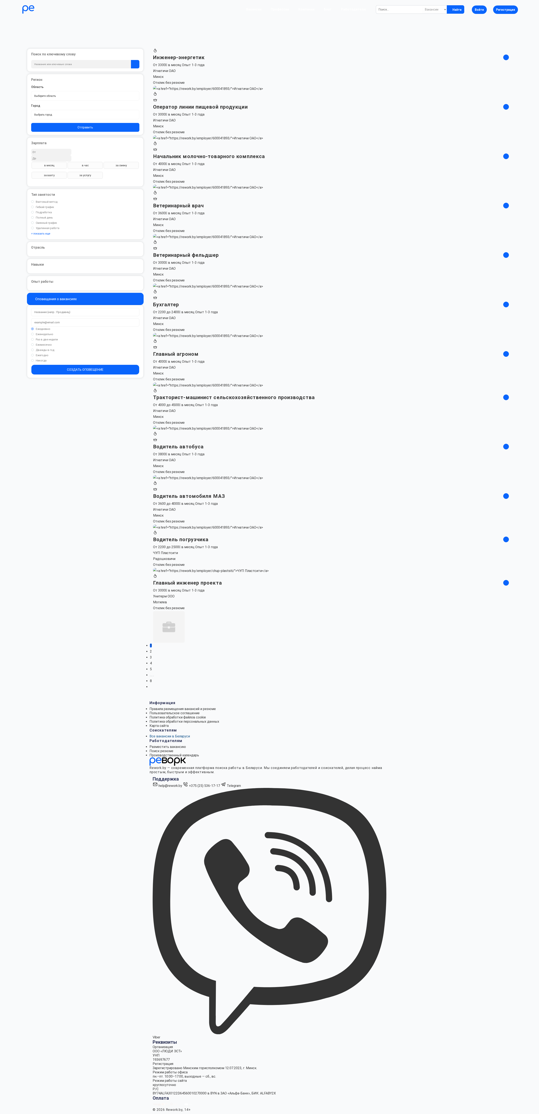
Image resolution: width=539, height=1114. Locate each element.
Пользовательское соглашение (174, 713)
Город (35, 105)
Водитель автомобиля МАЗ (189, 496)
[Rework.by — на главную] (167, 761)
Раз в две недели (47, 339)
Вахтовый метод (46, 201)
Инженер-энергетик (179, 57)
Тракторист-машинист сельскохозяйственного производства (234, 397)
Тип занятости (43, 195)
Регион (36, 80)
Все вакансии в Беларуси (169, 736)
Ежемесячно (44, 344)
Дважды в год (45, 350)
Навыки (37, 265)
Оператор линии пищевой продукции (200, 107)
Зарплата (39, 143)
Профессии (280, 9)
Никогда (41, 360)
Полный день (44, 217)
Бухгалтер (166, 305)
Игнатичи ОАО (164, 71)
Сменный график (46, 222)
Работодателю (353, 9)
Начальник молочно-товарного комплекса (209, 156)
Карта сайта (159, 726)
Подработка (44, 212)
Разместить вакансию (167, 747)
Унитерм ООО (164, 596)
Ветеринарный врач (178, 206)
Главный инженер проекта (187, 583)
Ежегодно (42, 355)
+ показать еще (40, 233)
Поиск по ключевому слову (53, 54)
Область (37, 86)
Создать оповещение (85, 370)
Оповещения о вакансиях (55, 299)
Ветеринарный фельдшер (186, 255)
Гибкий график (45, 207)
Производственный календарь (174, 755)
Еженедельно (44, 334)
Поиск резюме (161, 751)
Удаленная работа (47, 228)
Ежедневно (43, 329)
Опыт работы (42, 282)
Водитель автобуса (178, 447)
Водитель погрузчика (181, 539)
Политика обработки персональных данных (184, 722)
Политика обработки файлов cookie (177, 717)
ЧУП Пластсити (165, 553)
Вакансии (253, 9)
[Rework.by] (40, 9)
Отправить (85, 127)
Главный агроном (176, 354)
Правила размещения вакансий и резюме (182, 709)
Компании (306, 9)
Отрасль (38, 247)
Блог (328, 9)
